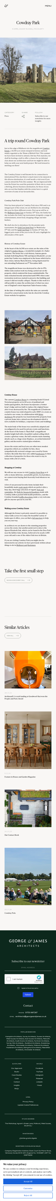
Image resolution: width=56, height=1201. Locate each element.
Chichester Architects (32, 1050)
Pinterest (39, 1078)
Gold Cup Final (23, 230)
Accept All (28, 1181)
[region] (28, 1180)
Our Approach (16, 1068)
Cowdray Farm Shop (36, 472)
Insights (17, 1085)
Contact (17, 1082)
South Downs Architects (24, 1041)
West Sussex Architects (15, 1039)
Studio (16, 1072)
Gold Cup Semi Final (26, 227)
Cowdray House (17, 251)
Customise (28, 1188)
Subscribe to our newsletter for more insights (42, 118)
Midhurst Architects (41, 1045)
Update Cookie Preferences (28, 1105)
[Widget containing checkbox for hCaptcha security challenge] (24, 979)
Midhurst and (21, 545)
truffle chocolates (26, 497)
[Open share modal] (23, 116)
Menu (48, 6)
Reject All (28, 1195)
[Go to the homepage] (6, 5)
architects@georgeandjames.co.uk (30, 1016)
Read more (28, 675)
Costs (17, 1078)
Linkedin (39, 1082)
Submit (28, 994)
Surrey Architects (29, 1036)
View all (10, 636)
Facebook (39, 1068)
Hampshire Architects (13, 1036)
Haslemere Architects (14, 1047)
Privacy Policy (28, 1101)
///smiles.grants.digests (28, 1138)
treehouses (40, 454)
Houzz (39, 1085)
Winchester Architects (24, 1045)
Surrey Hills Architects (15, 1043)
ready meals (23, 487)
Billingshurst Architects (32, 1047)
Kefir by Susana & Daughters (28, 492)
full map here (37, 518)
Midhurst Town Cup (15, 212)
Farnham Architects (41, 1041)
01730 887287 (31, 1012)
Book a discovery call (16, 580)
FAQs (16, 1088)
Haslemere (31, 545)
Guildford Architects (32, 1043)
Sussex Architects (43, 1036)
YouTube (39, 1072)
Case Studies (17, 1075)
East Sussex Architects (33, 1039)
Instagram (39, 1075)
